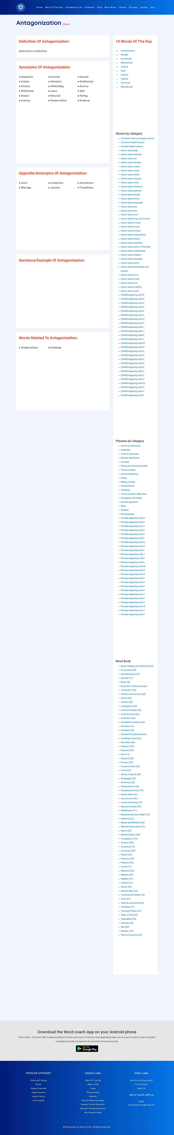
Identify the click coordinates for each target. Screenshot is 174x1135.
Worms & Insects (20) (131, 935)
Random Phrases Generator (93, 1108)
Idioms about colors (130, 166)
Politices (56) (127, 862)
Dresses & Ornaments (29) (133, 734)
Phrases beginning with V (133, 602)
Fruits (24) (126, 770)
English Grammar (38, 1088)
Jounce (124, 66)
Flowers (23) (127, 762)
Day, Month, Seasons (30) (133, 722)
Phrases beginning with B (133, 522)
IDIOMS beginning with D (132, 307)
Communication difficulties (133, 494)
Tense (93, 1088)
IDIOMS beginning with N (132, 347)
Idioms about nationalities (133, 234)
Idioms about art (129, 158)
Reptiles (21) (127, 878)
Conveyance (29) (129, 706)
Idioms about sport (130, 263)
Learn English (38, 1100)
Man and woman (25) (131, 806)
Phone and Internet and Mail (134, 466)
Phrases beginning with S (133, 590)
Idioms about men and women (135, 218)
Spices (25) (126, 886)
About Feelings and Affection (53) (137, 666)
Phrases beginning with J (133, 554)
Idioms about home (130, 198)
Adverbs (93, 1096)
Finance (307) (127, 750)
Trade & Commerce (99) (132, 903)
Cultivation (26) (128, 718)
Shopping (125, 490)
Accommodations (129, 474)
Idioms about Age (129, 150)
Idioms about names (130, 230)
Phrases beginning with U (133, 598)
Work (123, 506)
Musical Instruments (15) (133, 826)
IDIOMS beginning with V (132, 379)
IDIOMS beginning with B (132, 299)
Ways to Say (93, 1084)
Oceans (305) (127, 842)
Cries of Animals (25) (131, 710)
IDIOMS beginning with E (132, 311)
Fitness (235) (127, 758)
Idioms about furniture (131, 186)
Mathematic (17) (129, 810)
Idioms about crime (130, 170)
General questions (129, 502)
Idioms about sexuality (131, 259)
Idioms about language (132, 202)
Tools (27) (126, 899)
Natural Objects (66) (130, 834)
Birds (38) (125, 682)
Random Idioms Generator (93, 1104)
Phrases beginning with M (133, 566)
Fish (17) (125, 754)
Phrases (133, 7)
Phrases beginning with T (133, 594)
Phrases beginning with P (133, 578)
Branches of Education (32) (134, 686)
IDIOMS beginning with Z (132, 395)
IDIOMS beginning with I (132, 327)
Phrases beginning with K (133, 558)
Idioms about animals (131, 154)
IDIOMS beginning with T (132, 371)
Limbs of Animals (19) (131, 802)
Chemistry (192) (128, 690)
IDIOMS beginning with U (132, 375)
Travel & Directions (130, 454)
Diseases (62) (127, 730)
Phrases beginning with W (133, 606)
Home (40, 7)
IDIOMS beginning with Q (132, 359)
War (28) (125, 927)
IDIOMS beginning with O (132, 351)
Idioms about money (130, 222)
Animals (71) (127, 678)
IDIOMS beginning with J (132, 331)
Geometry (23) (128, 782)
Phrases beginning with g (133, 542)
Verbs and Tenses (38, 1080)
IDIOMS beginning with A (132, 295)
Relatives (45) (127, 870)
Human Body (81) (129, 794)
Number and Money (130, 458)
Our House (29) (128, 850)
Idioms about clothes (131, 162)
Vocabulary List (73, 7)
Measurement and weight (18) (135, 814)
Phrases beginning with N (133, 570)
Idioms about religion (131, 254)
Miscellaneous (128, 514)
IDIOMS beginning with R (132, 363)
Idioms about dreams (131, 178)
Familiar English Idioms (132, 146)
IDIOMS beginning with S (132, 367)
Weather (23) (127, 931)
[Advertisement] (63, 133)
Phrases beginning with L (133, 562)
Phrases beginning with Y (133, 610)
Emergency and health (131, 498)
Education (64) (128, 742)
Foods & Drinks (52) (130, 766)
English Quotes (38, 1092)
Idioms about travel (130, 279)
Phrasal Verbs (93, 1092)
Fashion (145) (127, 746)
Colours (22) (127, 702)
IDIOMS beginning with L (132, 339)
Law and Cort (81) (129, 798)
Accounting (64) (128, 670)
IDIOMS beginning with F (132, 315)
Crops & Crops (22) (130, 714)
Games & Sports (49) (131, 774)
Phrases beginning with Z (133, 614)
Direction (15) (127, 726)
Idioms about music (130, 226)
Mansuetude (127, 62)
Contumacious (128, 50)
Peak (123, 70)
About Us (141, 1088)
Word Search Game (93, 1113)
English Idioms (38, 1096)
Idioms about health (130, 194)
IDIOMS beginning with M (133, 343)
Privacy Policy (141, 1084)
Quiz (152, 7)
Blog (99, 7)
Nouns (39, 1084)
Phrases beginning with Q (133, 582)
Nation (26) (126, 830)
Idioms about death (130, 174)
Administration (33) (130, 674)
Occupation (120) (129, 838)
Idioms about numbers (131, 243)
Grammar (90, 7)
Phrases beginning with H (133, 546)
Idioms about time (129, 275)
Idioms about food (130, 182)
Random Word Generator (93, 1100)
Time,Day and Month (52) (133, 894)
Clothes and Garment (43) (133, 694)
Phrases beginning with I (132, 550)
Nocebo (124, 54)
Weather (125, 510)
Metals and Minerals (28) (133, 822)
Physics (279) (127, 858)
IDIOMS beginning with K (132, 335)
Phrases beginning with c (133, 526)
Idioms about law (129, 206)
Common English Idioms (132, 142)
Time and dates (128, 470)
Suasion (124, 74)
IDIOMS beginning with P (132, 355)
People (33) (126, 854)
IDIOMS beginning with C (132, 303)
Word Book (110, 7)
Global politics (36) (130, 786)
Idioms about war (129, 283)
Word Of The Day (54, 7)
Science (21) (127, 882)
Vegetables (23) (128, 919)
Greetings (125, 450)
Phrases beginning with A (133, 518)
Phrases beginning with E (133, 534)
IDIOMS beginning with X (132, 387)
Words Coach (86, 1127)
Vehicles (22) (127, 923)
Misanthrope (127, 86)
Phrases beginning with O (133, 574)
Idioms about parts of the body (135, 246)
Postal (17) (126, 866)
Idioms (122, 7)
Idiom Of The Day (93, 1080)
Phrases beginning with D (133, 530)
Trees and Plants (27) (131, 911)
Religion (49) (127, 874)
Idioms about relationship (133, 251)
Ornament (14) (128, 846)
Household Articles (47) (132, 790)
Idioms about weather (131, 287)
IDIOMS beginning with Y (132, 391)
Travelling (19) (128, 907)
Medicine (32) (127, 818)
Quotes (144, 7)
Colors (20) (126, 698)
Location (125, 462)
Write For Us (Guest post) (141, 1080)
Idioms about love (129, 214)
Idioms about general (131, 190)
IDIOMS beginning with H (132, 323)
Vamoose (125, 82)
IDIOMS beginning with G (132, 319)
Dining (124, 478)
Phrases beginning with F (133, 538)
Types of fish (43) (129, 915)
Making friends (128, 482)
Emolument (126, 58)
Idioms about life (129, 210)
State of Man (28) (129, 891)
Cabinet (124, 78)
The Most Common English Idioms (137, 138)
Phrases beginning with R (133, 586)
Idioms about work (130, 291)
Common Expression (131, 445)
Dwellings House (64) (131, 738)
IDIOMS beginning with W (133, 383)
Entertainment (127, 486)
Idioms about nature (130, 238)
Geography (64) (128, 778)
